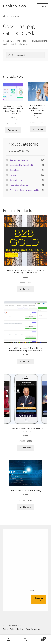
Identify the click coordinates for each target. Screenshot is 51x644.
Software (14, 175)
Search (25, 639)
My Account (8, 639)
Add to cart (13, 130)
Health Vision (14, 5)
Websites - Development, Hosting (25, 190)
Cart (39, 637)
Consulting (15, 170)
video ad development (19, 185)
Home (8, 16)
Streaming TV (16, 180)
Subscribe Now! (39, 599)
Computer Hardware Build (21, 165)
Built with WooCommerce (28, 629)
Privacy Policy (9, 629)
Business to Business (19, 160)
